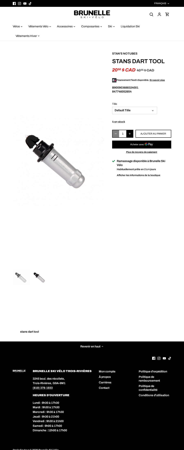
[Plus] (129, 134)
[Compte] (159, 14)
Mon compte (107, 371)
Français (160, 3)
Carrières (105, 382)
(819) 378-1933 (43, 387)
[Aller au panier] (167, 14)
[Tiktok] (30, 3)
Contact (104, 387)
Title (114, 103)
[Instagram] (19, 3)
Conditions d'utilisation (154, 395)
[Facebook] (14, 3)
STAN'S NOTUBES (124, 53)
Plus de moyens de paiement (141, 152)
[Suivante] (98, 139)
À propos (105, 376)
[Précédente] (18, 139)
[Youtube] (24, 3)
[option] (58, 160)
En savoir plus (157, 80)
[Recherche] (151, 14)
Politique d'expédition (153, 371)
